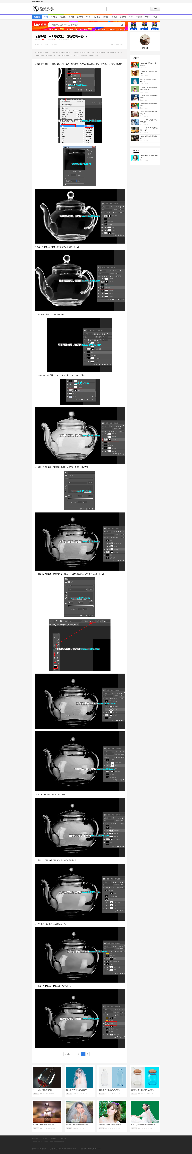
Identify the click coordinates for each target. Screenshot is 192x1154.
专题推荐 (139, 17)
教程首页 (37, 17)
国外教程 (123, 17)
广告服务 (44, 1138)
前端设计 (88, 17)
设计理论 (71, 17)
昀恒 (55, 39)
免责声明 (63, 1138)
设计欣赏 (114, 17)
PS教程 (46, 17)
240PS (44, 39)
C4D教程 (54, 17)
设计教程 (97, 17)
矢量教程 (63, 17)
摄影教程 (80, 17)
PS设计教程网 (43, 9)
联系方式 (54, 1138)
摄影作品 (105, 17)
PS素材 (131, 17)
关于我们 (35, 1138)
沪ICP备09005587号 (94, 1149)
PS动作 (154, 17)
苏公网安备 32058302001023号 (66, 1149)
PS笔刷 (147, 17)
